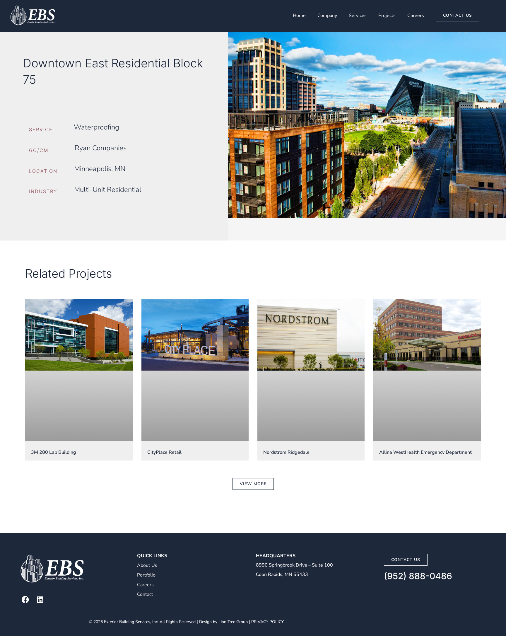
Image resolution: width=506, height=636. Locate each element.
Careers (415, 15)
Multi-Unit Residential (107, 189)
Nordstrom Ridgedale (286, 452)
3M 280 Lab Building (53, 452)
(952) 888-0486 (418, 576)
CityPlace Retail (164, 452)
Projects (387, 15)
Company (327, 15)
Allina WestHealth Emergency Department (425, 452)
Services (358, 15)
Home (299, 15)
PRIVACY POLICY (267, 622)
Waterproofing (96, 127)
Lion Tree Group (233, 622)
